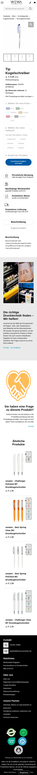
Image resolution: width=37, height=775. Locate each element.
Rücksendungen (9, 694)
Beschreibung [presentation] (18, 222)
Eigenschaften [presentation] (18, 228)
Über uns (6, 679)
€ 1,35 (9, 491)
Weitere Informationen (10, 772)
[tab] (18, 222)
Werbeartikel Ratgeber (11, 662)
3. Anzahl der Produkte (16, 155)
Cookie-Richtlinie (9, 685)
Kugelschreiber (8, 19)
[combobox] (15, 8)
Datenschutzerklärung (11, 691)
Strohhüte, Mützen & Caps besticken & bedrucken (17, 706)
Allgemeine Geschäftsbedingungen (16, 682)
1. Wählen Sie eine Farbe (17, 103)
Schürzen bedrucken (10, 717)
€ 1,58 (9, 537)
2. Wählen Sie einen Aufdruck (15, 129)
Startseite (6, 16)
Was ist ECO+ (8, 668)
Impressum (7, 688)
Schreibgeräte (23, 16)
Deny (31, 772)
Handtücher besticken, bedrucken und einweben (17, 712)
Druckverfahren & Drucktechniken (15, 665)
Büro (14, 16)
